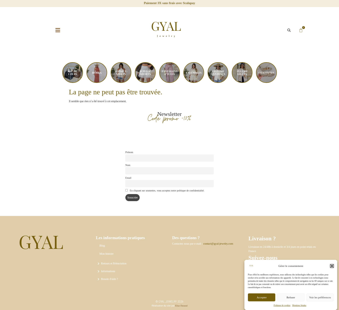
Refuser (291, 297)
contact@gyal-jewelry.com (218, 243)
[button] (332, 266)
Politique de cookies (282, 305)
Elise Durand (181, 305)
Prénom (129, 152)
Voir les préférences (320, 297)
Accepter (262, 297)
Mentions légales (299, 305)
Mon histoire (106, 253)
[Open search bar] (289, 30)
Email (128, 177)
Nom (127, 165)
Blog (102, 245)
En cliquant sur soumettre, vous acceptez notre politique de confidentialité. (166, 190)
